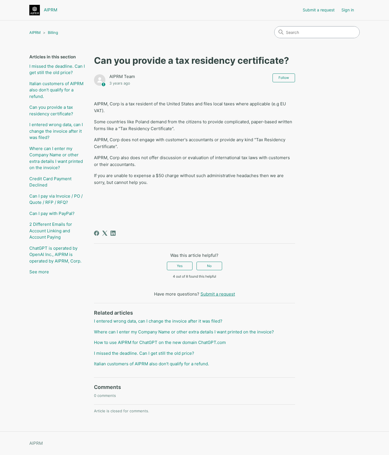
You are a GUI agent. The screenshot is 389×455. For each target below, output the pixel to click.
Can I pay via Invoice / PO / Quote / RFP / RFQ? (56, 199)
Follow (284, 77)
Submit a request (319, 9)
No (209, 266)
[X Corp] (104, 233)
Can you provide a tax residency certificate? (51, 110)
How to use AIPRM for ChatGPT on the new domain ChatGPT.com (160, 342)
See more (39, 271)
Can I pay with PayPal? (52, 213)
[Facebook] (96, 233)
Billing (53, 32)
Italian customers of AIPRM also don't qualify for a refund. (56, 90)
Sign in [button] (347, 9)
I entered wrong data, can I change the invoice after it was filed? (56, 131)
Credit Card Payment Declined (50, 182)
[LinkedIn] (113, 233)
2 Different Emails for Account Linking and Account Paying (50, 231)
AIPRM (35, 32)
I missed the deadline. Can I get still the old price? (57, 69)
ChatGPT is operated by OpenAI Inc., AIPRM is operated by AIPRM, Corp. (55, 254)
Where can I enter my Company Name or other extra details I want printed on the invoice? (56, 158)
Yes (180, 266)
